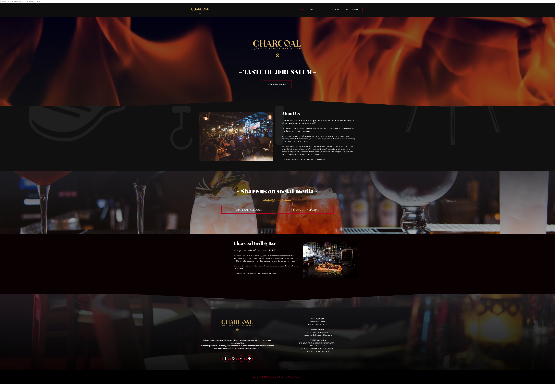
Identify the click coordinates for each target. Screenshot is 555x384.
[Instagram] (233, 358)
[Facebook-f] (225, 358)
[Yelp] (241, 358)
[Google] (249, 358)
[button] (277, 84)
